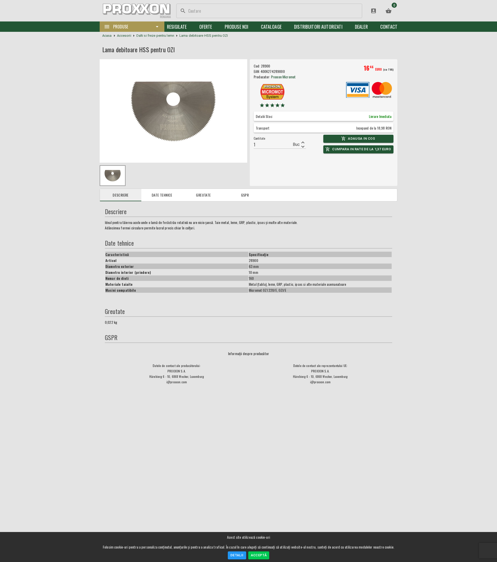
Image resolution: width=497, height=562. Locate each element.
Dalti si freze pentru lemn (155, 36)
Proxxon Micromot (283, 76)
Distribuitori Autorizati (318, 26)
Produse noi (236, 26)
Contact (388, 26)
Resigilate (177, 26)
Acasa (107, 36)
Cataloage (271, 26)
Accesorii (124, 36)
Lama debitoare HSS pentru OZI (203, 36)
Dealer (361, 26)
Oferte (205, 26)
